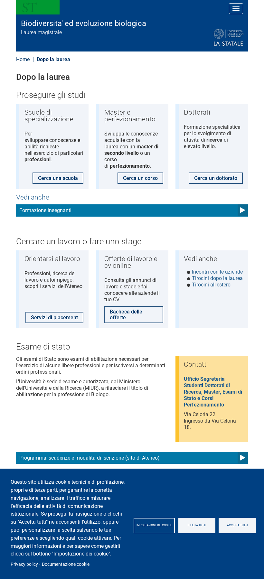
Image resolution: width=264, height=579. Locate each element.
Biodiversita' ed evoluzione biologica (83, 23)
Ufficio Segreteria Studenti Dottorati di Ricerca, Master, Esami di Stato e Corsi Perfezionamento (213, 392)
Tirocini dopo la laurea (217, 278)
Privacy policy (24, 564)
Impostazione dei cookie (154, 525)
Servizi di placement (54, 317)
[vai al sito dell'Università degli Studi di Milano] (213, 37)
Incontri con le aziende (217, 272)
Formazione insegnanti (45, 210)
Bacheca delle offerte (126, 315)
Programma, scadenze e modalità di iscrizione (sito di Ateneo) (89, 458)
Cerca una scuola (58, 178)
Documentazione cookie (66, 564)
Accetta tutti (237, 525)
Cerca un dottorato (215, 178)
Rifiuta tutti (197, 525)
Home (23, 59)
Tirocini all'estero (211, 285)
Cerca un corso (140, 178)
